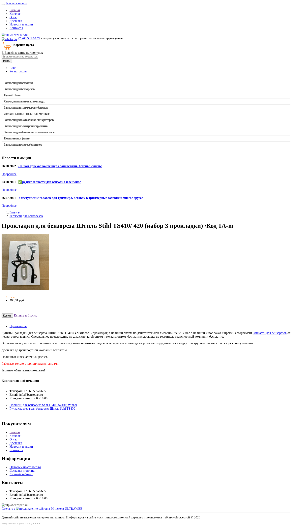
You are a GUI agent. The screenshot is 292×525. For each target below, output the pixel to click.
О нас (13, 17)
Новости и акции (21, 24)
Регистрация (18, 71)
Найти (6, 60)
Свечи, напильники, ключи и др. (24, 101)
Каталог (15, 13)
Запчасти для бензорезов (19, 89)
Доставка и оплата (22, 470)
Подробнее (9, 174)
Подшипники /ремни (17, 138)
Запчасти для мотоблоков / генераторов (29, 120)
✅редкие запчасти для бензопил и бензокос (49, 182)
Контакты (16, 28)
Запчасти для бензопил (18, 83)
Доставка (16, 20)
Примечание (18, 326)
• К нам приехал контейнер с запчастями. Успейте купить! (60, 166)
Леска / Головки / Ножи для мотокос (26, 113)
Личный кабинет (21, 474)
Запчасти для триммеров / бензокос (26, 107)
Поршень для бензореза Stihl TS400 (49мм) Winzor (43, 405)
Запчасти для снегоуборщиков (23, 144)
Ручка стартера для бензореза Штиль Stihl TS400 (42, 408)
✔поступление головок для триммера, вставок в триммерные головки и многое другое (80, 198)
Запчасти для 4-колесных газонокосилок (29, 132)
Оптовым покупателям (25, 467)
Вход (13, 67)
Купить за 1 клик (25, 315)
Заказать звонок (16, 3)
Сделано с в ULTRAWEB (42, 508)
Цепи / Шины (12, 95)
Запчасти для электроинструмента (25, 126)
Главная (15, 10)
